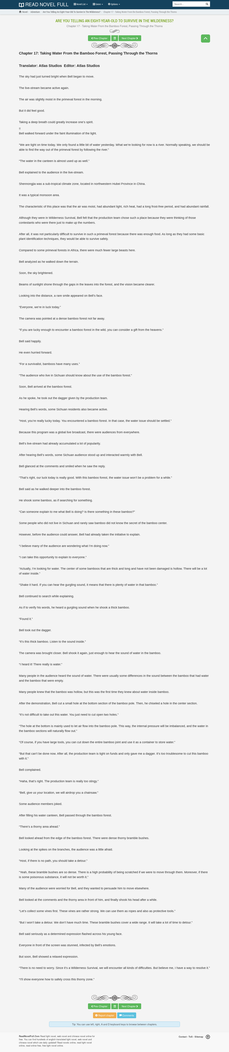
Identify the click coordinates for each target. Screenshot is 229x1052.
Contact (183, 1036)
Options (114, 4)
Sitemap (199, 1036)
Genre (98, 4)
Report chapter (106, 1015)
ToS (191, 1036)
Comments (128, 1015)
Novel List (81, 4)
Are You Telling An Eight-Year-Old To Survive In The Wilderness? (114, 20)
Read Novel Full (46, 5)
